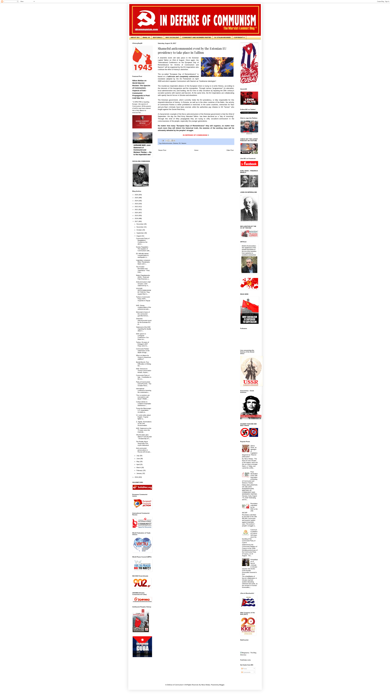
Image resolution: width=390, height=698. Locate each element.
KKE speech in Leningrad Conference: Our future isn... (142, 336)
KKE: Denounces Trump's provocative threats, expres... (143, 370)
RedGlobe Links (245, 660)
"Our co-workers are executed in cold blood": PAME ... (143, 397)
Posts (245, 668)
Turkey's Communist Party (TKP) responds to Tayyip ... (143, 299)
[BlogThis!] (168, 140)
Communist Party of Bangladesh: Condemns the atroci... (142, 241)
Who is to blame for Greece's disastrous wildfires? (143, 357)
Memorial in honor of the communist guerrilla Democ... (143, 314)
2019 (136, 215)
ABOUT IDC (135, 37)
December (140, 224)
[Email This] (167, 140)
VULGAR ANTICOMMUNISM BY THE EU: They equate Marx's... (143, 291)
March (138, 467)
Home (196, 150)
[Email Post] (162, 140)
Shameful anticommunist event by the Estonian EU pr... (143, 321)
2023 (136, 203)
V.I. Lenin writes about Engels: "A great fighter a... (143, 417)
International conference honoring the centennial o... (143, 390)
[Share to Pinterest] (174, 140)
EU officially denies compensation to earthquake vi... (142, 255)
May (138, 461)
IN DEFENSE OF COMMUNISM (195, 135)
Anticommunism (167, 143)
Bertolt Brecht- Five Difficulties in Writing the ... (143, 364)
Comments (246, 672)
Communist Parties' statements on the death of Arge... (143, 350)
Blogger (221, 685)
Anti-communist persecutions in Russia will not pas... (143, 450)
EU (180, 143)
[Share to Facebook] (172, 140)
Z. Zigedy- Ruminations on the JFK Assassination (144, 423)
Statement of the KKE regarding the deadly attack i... (143, 329)
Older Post (230, 150)
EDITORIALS (157, 37)
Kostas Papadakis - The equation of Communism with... (143, 248)
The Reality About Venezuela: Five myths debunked (142, 443)
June (138, 458)
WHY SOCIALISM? (172, 37)
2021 (136, 209)
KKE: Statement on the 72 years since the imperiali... (143, 430)
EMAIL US (146, 37)
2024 (136, 201)
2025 (136, 197)
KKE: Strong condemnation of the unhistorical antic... (143, 307)
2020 (136, 212)
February (139, 470)
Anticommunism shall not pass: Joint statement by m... (143, 283)
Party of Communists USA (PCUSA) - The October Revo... (143, 383)
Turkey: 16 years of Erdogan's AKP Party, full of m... (142, 344)
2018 (136, 218)
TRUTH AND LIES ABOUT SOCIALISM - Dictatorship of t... (144, 436)
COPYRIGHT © (239, 37)
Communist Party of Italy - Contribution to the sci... (143, 377)
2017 (136, 221)
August (139, 236)
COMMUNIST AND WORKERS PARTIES (196, 37)
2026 (136, 195)
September (140, 233)
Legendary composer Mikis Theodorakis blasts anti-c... (143, 262)
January (139, 473)
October (139, 230)
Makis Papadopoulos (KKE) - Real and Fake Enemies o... (143, 277)
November (140, 227)
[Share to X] (170, 140)
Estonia (175, 143)
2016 (136, 477)
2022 (136, 206)
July (138, 455)
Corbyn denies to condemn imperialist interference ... (143, 403)
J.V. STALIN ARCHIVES (222, 37)
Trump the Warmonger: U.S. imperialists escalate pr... (143, 410)
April (138, 464)
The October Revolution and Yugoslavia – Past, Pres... (143, 269)
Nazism (183, 143)
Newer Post (162, 150)
